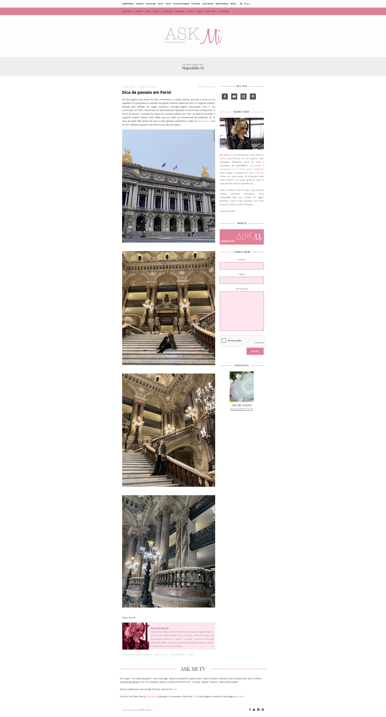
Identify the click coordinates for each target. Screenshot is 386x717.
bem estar (209, 11)
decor (155, 11)
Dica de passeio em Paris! (146, 92)
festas (198, 11)
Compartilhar (205, 87)
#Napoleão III (160, 654)
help (175, 689)
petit (146, 11)
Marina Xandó (160, 628)
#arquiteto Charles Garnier (137, 654)
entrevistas (223, 11)
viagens (137, 11)
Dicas (168, 3)
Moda (233, 3)
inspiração (167, 11)
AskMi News (128, 3)
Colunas (140, 3)
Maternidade (222, 3)
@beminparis (203, 121)
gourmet (179, 11)
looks (189, 11)
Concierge (151, 3)
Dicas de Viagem (181, 3)
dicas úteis (126, 11)
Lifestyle (195, 3)
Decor (161, 3)
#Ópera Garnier (177, 654)
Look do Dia (208, 3)
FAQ (195, 696)
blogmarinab (152, 696)
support (240, 696)
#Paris (191, 654)
